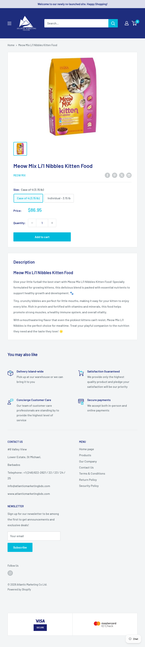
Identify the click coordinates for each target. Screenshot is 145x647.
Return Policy (88, 479)
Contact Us (86, 467)
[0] (134, 23)
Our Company (88, 461)
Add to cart (42, 237)
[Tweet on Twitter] (121, 175)
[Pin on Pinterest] (114, 175)
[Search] (113, 23)
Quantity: (19, 223)
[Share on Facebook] (107, 175)
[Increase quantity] (52, 223)
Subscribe (20, 547)
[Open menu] (9, 23)
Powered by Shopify (19, 589)
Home (11, 45)
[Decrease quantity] (32, 223)
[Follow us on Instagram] (10, 573)
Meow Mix (19, 175)
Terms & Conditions (92, 473)
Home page (86, 449)
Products (85, 455)
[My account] (127, 23)
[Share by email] (129, 175)
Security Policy (89, 485)
